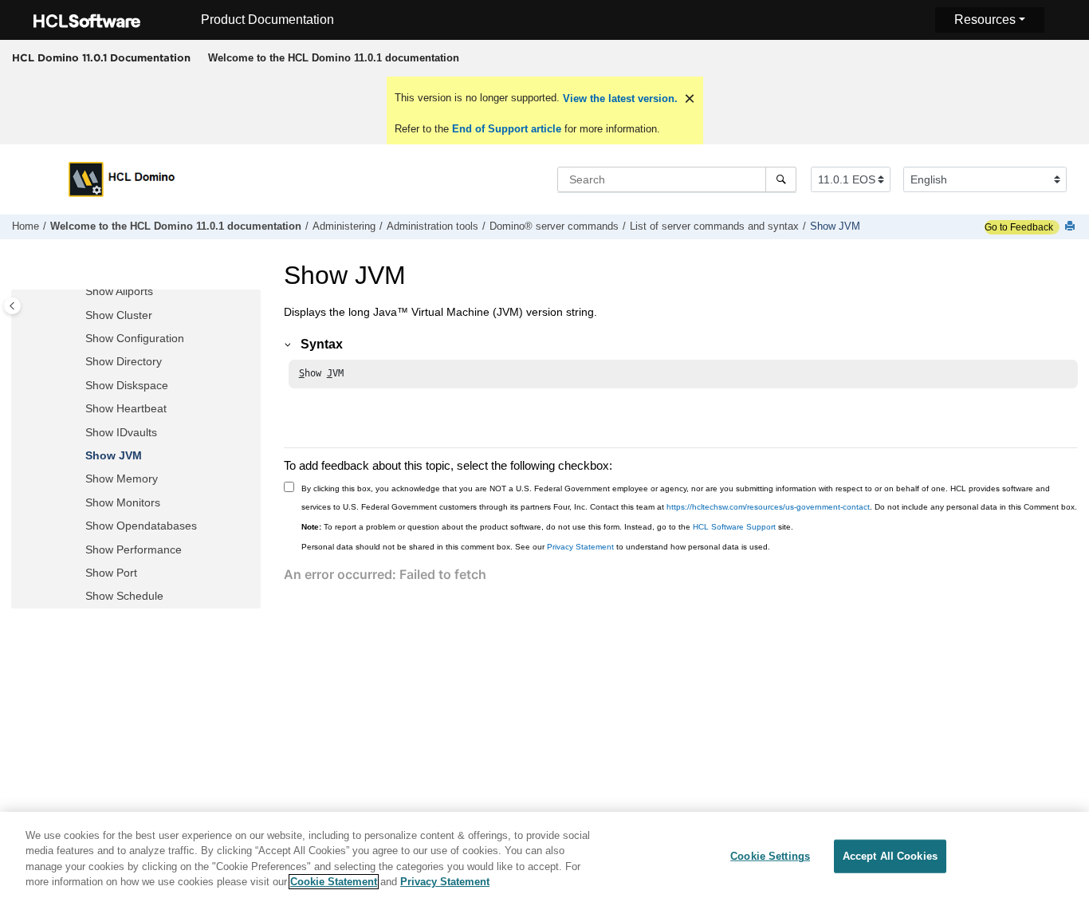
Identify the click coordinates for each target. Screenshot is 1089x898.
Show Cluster (118, 315)
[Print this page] (1071, 227)
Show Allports (119, 292)
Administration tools (432, 226)
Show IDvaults (121, 432)
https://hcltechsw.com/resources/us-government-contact (768, 506)
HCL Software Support (734, 526)
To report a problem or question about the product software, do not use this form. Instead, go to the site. (547, 526)
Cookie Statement (333, 882)
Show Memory (121, 479)
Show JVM (835, 226)
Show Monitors (122, 502)
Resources (985, 19)
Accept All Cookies (890, 856)
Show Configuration (134, 339)
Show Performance (133, 549)
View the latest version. (619, 98)
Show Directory (123, 362)
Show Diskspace (126, 385)
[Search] (780, 179)
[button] (79, 293)
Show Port (111, 572)
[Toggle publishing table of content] (12, 305)
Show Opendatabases (141, 526)
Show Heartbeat (126, 409)
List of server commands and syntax (714, 226)
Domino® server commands (554, 226)
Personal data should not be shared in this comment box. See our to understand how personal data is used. (535, 546)
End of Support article (506, 129)
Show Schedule (124, 596)
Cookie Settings (770, 856)
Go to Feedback (1019, 227)
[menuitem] (333, 58)
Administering (344, 226)
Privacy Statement (580, 546)
